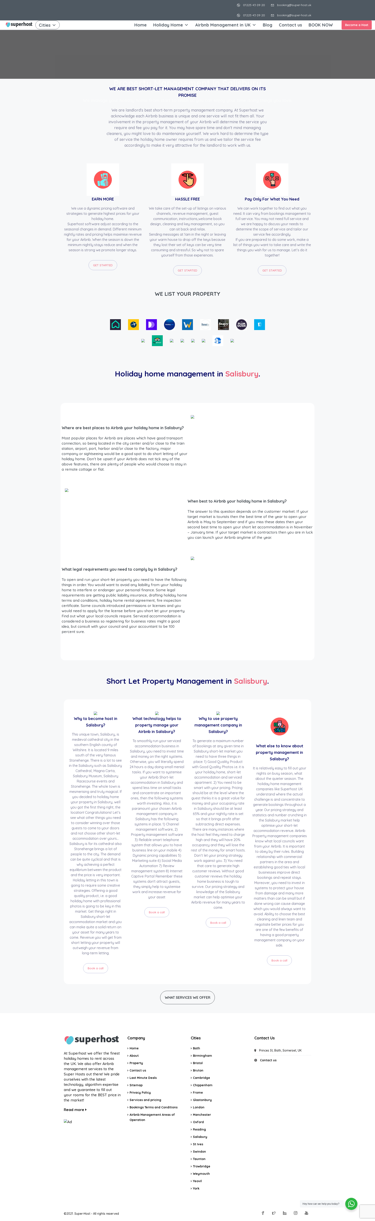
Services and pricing (145, 1100)
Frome (198, 1092)
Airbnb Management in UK (223, 25)
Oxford (198, 1122)
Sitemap (136, 1085)
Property (136, 1063)
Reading (199, 1129)
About (134, 1056)
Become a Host (356, 25)
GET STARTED (103, 265)
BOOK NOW (321, 25)
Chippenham (202, 1085)
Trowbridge (201, 1166)
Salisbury (200, 1137)
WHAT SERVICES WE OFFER (187, 997)
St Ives (198, 1144)
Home (140, 25)
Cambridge (201, 1078)
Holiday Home (168, 25)
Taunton (199, 1159)
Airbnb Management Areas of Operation (152, 1117)
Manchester (202, 1115)
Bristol (198, 1063)
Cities (45, 25)
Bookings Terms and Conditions (154, 1107)
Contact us (290, 25)
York (196, 1188)
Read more (74, 1109)
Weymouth (201, 1174)
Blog (267, 25)
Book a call (96, 968)
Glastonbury (202, 1100)
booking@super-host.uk (293, 5)
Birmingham (202, 1056)
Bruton (198, 1070)
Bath (196, 1048)
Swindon (199, 1152)
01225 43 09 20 (253, 5)
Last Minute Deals (143, 1078)
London (198, 1107)
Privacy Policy (140, 1092)
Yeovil (197, 1181)
